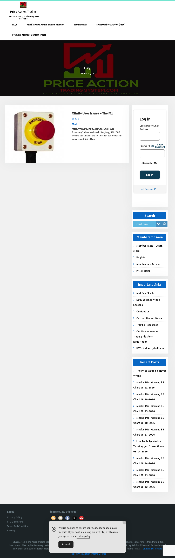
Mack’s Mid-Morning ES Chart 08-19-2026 (148, 408)
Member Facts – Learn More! (148, 248)
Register (141, 257)
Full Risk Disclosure (152, 548)
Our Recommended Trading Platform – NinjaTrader (146, 336)
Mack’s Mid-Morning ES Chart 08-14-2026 (148, 461)
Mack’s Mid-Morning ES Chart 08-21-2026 (148, 385)
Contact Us (142, 311)
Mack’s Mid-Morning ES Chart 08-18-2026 (148, 420)
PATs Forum (143, 271)
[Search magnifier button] (164, 224)
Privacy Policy (14, 517)
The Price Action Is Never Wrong (149, 373)
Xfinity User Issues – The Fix (92, 113)
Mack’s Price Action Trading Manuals (45, 24)
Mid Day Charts (145, 293)
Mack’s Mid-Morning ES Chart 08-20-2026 (148, 397)
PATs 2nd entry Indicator (150, 348)
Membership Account (148, 264)
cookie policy (83, 536)
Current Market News (149, 318)
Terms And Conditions (18, 526)
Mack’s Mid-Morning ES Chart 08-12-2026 (148, 484)
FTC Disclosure (15, 521)
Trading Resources (147, 325)
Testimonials (80, 24)
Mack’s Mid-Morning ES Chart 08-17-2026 (148, 432)
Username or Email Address (149, 127)
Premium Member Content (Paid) (29, 34)
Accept (66, 544)
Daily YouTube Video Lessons (146, 302)
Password (145, 145)
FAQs (14, 24)
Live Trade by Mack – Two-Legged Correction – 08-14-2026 (148, 446)
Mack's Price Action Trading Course (88, 553)
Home (84, 73)
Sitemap (11, 530)
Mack (75, 124)
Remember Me (149, 163)
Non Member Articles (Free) (110, 24)
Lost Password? (148, 189)
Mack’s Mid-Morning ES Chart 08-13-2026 (148, 472)
